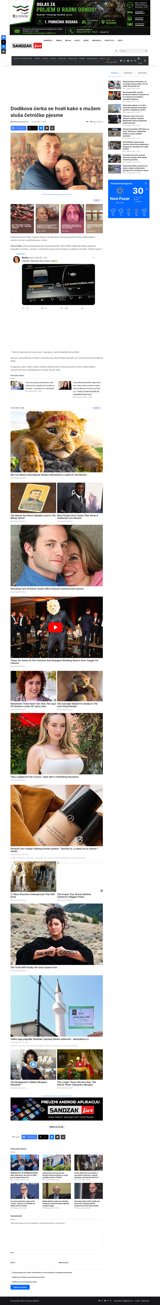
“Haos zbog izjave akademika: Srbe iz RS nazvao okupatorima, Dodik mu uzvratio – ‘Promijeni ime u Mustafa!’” (40, 385)
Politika (37, 58)
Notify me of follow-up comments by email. (29, 1277)
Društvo (45, 58)
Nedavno (114, 73)
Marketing (145, 1301)
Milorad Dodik (57, 1127)
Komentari (142, 73)
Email (13, 1262)
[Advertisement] (57, 85)
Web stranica (63, 1262)
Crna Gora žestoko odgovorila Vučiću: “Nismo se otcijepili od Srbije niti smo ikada (23, 1203)
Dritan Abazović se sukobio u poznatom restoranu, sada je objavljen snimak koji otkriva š (86, 1175)
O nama (137, 1301)
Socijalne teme (92, 58)
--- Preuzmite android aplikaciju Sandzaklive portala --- (57, 194)
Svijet (77, 40)
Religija (81, 58)
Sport (86, 40)
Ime (13, 1253)
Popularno (128, 73)
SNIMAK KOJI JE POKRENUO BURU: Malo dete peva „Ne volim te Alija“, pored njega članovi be (24, 1175)
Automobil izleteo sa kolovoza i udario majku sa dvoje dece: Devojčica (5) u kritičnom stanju (135, 168)
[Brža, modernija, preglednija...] (57, 1109)
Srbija (59, 40)
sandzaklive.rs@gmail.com (123, 1301)
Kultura (102, 58)
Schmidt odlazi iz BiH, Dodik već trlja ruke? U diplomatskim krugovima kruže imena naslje (87, 1203)
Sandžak (48, 40)
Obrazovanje (72, 58)
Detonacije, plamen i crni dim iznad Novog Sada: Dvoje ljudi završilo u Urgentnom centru (134, 107)
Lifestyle (109, 40)
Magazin (96, 40)
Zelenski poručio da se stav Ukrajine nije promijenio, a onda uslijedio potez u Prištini (55, 1175)
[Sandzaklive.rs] (26, 45)
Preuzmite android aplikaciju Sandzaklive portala (56, 1096)
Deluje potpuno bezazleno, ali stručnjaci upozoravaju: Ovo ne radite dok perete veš (135, 83)
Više (120, 40)
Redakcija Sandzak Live (20, 122)
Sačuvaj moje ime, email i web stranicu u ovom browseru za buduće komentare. (42, 1272)
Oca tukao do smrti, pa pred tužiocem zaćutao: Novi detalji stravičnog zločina (135, 157)
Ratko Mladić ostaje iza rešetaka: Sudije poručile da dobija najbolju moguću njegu (56, 1203)
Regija (68, 40)
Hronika (53, 58)
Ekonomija (62, 58)
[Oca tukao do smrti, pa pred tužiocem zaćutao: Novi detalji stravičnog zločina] (114, 158)
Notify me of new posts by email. (25, 1282)
